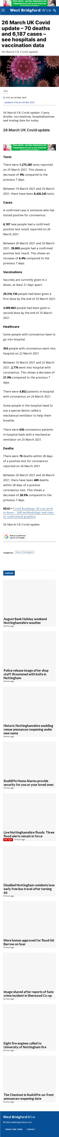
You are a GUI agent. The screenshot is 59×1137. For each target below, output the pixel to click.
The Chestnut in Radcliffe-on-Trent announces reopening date (29, 1096)
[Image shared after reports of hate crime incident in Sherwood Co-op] (29, 969)
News (18, 552)
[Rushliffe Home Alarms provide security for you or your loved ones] (29, 758)
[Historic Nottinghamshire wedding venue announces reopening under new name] (29, 703)
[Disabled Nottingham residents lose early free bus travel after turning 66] (29, 863)
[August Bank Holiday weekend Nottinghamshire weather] (29, 596)
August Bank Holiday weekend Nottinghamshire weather (25, 620)
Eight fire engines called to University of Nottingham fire (25, 1045)
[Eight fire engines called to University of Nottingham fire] (29, 1021)
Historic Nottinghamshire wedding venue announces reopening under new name (28, 729)
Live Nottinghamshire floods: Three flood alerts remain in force (29, 834)
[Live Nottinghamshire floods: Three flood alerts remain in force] (29, 810)
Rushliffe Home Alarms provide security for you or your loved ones (28, 782)
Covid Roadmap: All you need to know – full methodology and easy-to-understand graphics (29, 512)
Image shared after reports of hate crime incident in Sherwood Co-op (29, 993)
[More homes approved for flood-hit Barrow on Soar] (29, 918)
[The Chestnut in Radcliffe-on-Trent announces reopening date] (29, 1072)
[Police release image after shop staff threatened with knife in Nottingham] (29, 648)
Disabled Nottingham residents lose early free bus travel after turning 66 (29, 888)
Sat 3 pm (8, 839)
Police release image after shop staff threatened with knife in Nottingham (26, 674)
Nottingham (28, 552)
